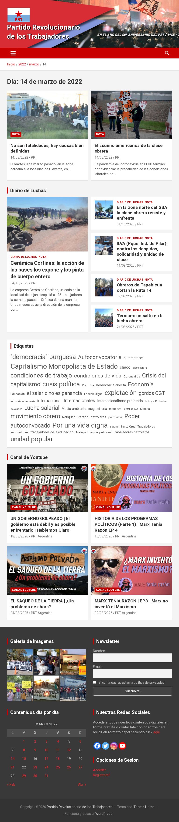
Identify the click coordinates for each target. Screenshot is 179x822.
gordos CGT (152, 393)
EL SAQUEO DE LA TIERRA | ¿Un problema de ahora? (42, 603)
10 (46, 750)
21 (12, 767)
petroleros (115, 417)
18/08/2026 (19, 536)
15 (24, 759)
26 (69, 767)
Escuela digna (93, 394)
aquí (156, 732)
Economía (141, 384)
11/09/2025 (125, 265)
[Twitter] (105, 746)
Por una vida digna (80, 425)
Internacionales (79, 400)
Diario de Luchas (28, 190)
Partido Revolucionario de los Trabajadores (80, 807)
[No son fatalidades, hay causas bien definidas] (47, 115)
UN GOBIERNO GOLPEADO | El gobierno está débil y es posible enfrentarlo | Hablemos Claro (43, 524)
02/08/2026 (103, 613)
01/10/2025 (125, 224)
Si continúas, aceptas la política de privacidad (131, 682)
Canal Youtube (24, 507)
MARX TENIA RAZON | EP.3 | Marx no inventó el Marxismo (131, 603)
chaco (125, 367)
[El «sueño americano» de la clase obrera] (131, 115)
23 (35, 767)
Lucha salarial (41, 407)
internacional (49, 400)
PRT (34, 157)
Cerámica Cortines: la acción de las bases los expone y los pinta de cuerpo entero (47, 269)
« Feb (11, 784)
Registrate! (101, 775)
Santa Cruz (127, 426)
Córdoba (88, 385)
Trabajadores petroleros (131, 432)
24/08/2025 (125, 327)
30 (35, 776)
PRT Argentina (41, 536)
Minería (145, 409)
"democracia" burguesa (43, 357)
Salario (114, 426)
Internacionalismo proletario (120, 401)
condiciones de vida (97, 376)
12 (69, 750)
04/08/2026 (19, 613)
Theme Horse (144, 807)
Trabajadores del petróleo (93, 432)
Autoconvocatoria (100, 357)
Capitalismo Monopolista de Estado (64, 366)
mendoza (115, 409)
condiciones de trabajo (41, 375)
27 (80, 767)
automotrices (134, 358)
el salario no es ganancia (54, 393)
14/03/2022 (19, 157)
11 (58, 750)
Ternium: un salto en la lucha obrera (140, 318)
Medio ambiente (74, 409)
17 (46, 759)
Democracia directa (111, 385)
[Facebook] (97, 746)
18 (58, 759)
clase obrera (140, 367)
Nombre (99, 651)
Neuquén (69, 417)
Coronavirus (132, 376)
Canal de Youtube (29, 457)
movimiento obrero (35, 416)
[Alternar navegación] (13, 53)
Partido (83, 417)
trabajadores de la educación (52, 432)
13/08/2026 (103, 536)
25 (58, 767)
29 (24, 776)
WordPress (103, 814)
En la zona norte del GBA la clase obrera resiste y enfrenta (142, 213)
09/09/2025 (125, 296)
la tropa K (151, 401)
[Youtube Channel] (122, 746)
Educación (17, 394)
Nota (16, 134)
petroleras (98, 417)
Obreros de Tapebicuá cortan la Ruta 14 (139, 287)
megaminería (97, 409)
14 (12, 759)
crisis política (61, 384)
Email (97, 667)
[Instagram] (114, 746)
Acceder (99, 770)
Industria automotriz (22, 401)
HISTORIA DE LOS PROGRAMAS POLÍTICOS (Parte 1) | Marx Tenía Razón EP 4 (128, 524)
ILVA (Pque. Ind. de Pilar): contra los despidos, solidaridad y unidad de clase (142, 251)
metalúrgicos (131, 409)
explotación (121, 393)
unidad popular (31, 439)
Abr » (82, 784)
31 (46, 776)
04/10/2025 (19, 283)
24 (46, 767)
